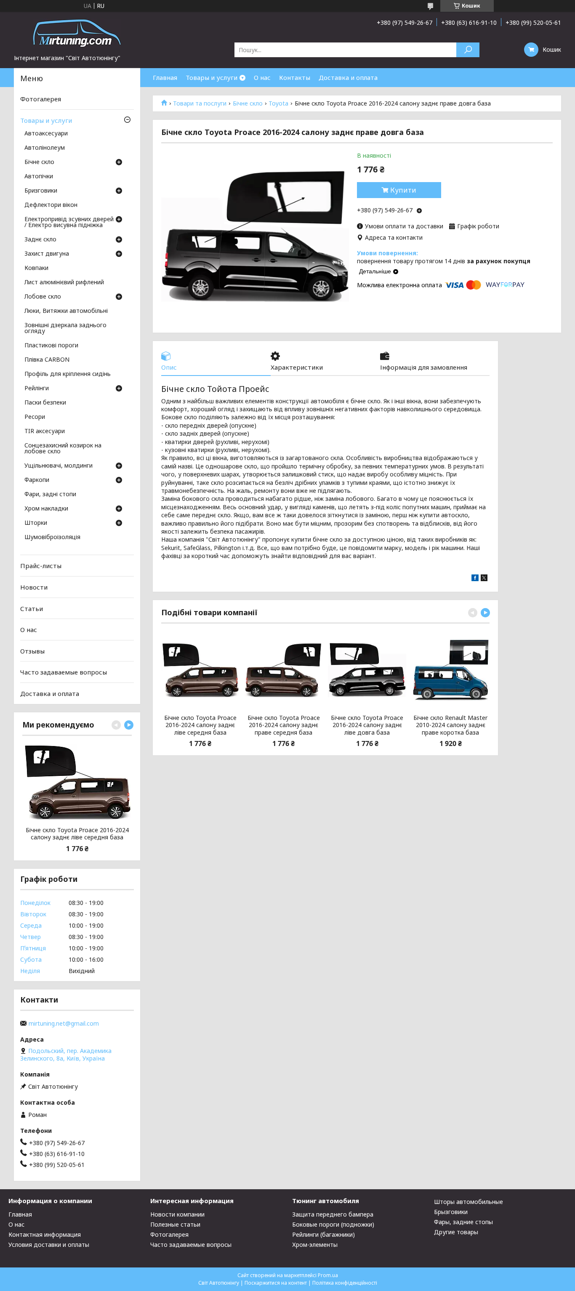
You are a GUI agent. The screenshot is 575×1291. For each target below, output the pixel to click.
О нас (262, 77)
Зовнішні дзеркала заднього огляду (65, 328)
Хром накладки (46, 508)
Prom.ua (328, 1275)
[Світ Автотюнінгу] (77, 33)
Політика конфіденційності (344, 1282)
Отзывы (32, 651)
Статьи (31, 608)
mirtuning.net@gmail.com (64, 1023)
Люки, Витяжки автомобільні (66, 311)
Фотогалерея (40, 99)
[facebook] (475, 579)
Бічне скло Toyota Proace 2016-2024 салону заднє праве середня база (284, 725)
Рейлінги (36, 388)
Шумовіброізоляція (52, 537)
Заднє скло (40, 239)
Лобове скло (42, 297)
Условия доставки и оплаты (48, 1245)
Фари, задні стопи (50, 494)
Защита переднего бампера (332, 1214)
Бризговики (40, 191)
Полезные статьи (175, 1224)
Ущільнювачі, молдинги (58, 466)
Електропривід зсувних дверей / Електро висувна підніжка (69, 222)
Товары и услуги (211, 77)
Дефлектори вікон (50, 205)
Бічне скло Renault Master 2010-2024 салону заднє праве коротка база (450, 725)
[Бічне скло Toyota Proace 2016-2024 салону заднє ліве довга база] (367, 670)
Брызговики (451, 1212)
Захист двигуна (46, 254)
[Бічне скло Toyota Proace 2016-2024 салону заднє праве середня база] (283, 670)
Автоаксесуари (46, 133)
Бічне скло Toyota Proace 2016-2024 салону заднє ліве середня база (200, 725)
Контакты (294, 77)
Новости (34, 587)
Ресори (34, 417)
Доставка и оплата (348, 77)
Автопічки (38, 176)
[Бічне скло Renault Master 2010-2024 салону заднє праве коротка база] (451, 670)
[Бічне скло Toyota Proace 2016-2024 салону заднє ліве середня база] (200, 670)
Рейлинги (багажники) (323, 1234)
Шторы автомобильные (468, 1202)
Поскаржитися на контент (276, 1282)
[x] (484, 579)
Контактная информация (44, 1234)
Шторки (35, 523)
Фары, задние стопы (463, 1222)
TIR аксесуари (44, 431)
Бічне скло (248, 103)
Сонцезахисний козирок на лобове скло (62, 448)
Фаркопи (36, 480)
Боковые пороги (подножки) (333, 1224)
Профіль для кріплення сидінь (67, 374)
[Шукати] (467, 49)
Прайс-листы (40, 565)
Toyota (278, 103)
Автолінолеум (44, 148)
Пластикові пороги (51, 345)
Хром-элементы (315, 1245)
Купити (403, 190)
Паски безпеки (45, 402)
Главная (165, 77)
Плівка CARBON (46, 360)
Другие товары (456, 1232)
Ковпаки (36, 268)
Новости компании (177, 1214)
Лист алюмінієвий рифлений (64, 282)
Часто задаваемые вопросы (63, 672)
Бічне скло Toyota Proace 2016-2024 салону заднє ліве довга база (367, 725)
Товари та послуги (199, 103)
